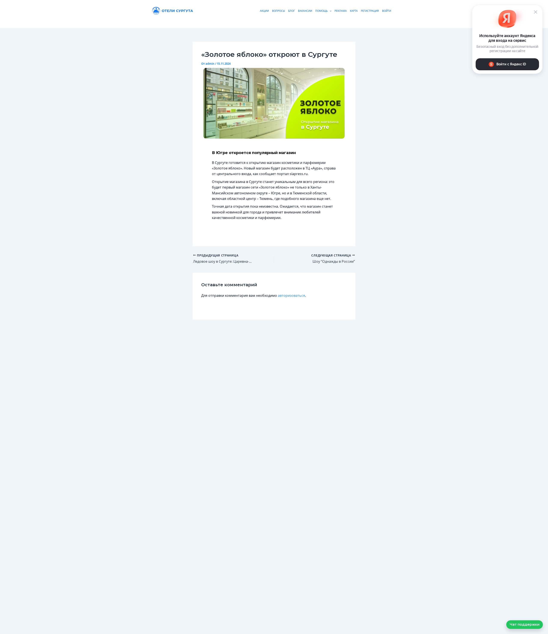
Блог (291, 11)
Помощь (321, 11)
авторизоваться (291, 295)
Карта (354, 11)
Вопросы (278, 11)
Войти (386, 11)
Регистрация (370, 11)
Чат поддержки (524, 624)
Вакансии (305, 11)
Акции (264, 11)
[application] (329, 11)
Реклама (341, 11)
